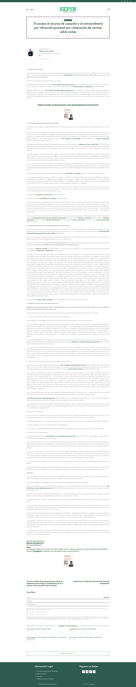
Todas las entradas (54, 35)
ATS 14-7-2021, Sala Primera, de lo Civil (63, 84)
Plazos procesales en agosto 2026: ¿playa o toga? (38, 629)
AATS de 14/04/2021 (102, 138)
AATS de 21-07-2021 (42, 248)
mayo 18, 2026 (73, 639)
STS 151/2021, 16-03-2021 (45, 299)
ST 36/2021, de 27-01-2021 (44, 194)
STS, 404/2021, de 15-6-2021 (47, 198)
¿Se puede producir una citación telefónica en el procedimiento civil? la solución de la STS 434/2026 (46, 638)
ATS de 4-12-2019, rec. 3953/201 (82, 86)
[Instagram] (127, 1)
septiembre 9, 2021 (44, 49)
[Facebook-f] (121, 1)
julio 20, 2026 (73, 631)
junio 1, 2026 (30, 640)
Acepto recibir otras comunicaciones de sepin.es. (37, 614)
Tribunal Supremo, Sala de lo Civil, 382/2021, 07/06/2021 (49, 218)
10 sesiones (36, 551)
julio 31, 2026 (30, 631)
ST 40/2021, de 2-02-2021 (73, 173)
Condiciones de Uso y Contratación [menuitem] (45, 679)
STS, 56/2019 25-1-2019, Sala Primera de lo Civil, (41, 398)
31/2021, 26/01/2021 (78, 220)
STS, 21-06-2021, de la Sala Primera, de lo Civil (73, 365)
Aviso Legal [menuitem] (39, 676)
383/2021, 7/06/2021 (84, 218)
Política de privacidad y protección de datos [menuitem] (47, 671)
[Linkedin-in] (124, 1)
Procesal (68, 20)
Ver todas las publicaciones (44, 58)
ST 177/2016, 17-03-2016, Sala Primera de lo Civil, (59, 90)
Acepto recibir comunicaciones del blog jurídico (37, 612)
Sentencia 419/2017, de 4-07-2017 (89, 144)
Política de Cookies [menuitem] (41, 674)
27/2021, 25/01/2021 (102, 220)
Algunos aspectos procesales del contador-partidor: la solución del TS (85, 637)
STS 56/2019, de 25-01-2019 (45, 250)
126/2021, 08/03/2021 (53, 220)
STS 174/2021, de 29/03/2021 (71, 138)
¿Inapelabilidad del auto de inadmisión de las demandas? (82, 629)
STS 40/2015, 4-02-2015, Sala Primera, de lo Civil (85, 342)
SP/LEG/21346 (68, 75)
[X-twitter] (130, 1)
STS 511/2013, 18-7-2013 (76, 369)
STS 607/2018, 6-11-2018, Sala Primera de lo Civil (61, 436)
